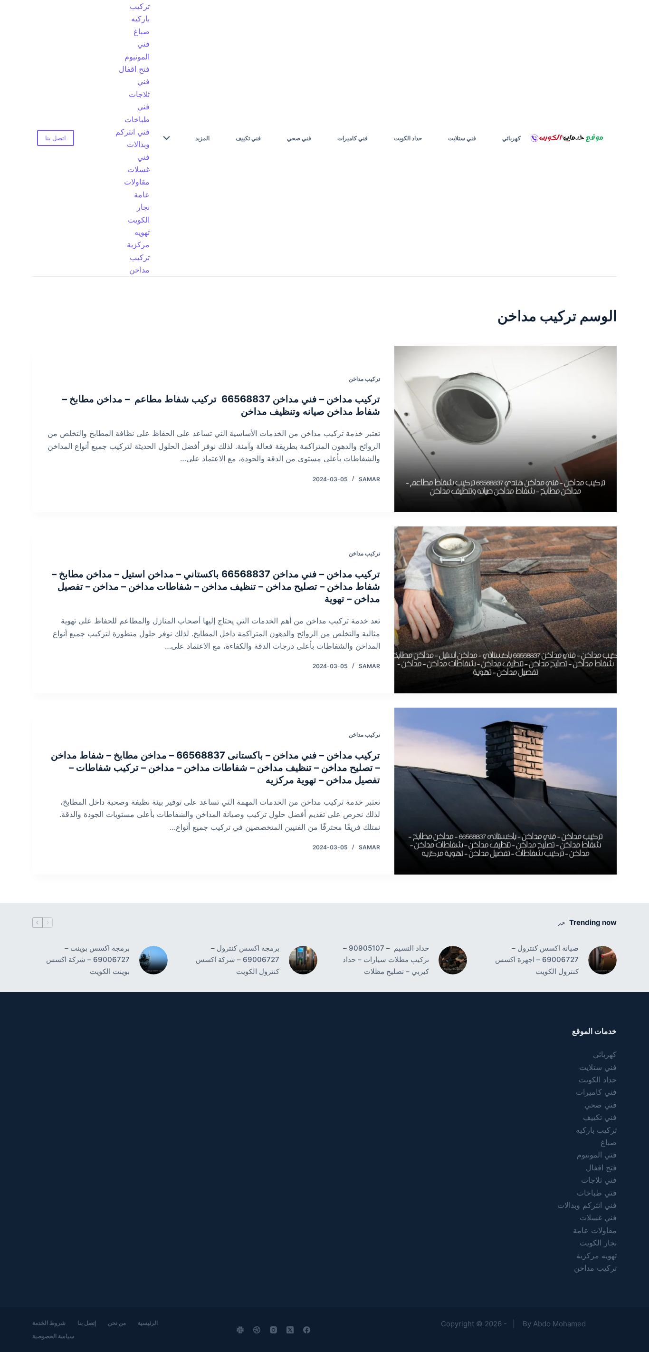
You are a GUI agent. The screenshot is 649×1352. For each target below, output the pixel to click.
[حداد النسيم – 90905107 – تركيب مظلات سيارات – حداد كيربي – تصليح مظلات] (453, 960)
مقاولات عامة (137, 188)
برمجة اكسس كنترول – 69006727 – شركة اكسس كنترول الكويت (237, 959)
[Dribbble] (256, 1329)
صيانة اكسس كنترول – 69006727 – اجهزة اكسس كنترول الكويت (537, 959)
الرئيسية (148, 1322)
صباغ (142, 31)
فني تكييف (248, 138)
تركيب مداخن (139, 263)
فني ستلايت (462, 138)
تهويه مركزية (138, 238)
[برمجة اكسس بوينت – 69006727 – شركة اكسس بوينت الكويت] (153, 960)
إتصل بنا (86, 1322)
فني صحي (299, 138)
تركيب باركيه (140, 12)
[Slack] (240, 1329)
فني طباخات (137, 113)
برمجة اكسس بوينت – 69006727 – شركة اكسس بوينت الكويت (88, 959)
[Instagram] (273, 1329)
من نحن (117, 1322)
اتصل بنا (55, 138)
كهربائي (511, 138)
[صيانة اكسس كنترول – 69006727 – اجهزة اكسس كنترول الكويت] (602, 960)
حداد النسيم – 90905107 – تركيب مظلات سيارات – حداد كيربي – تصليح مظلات (385, 959)
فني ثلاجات (139, 87)
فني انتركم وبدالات (132, 138)
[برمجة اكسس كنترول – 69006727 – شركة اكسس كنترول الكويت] (303, 960)
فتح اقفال (134, 69)
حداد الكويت (408, 138)
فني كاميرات (352, 138)
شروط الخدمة (49, 1322)
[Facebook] (306, 1329)
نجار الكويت (139, 213)
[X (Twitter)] (290, 1329)
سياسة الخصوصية (53, 1336)
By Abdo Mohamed (554, 1323)
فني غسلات (138, 163)
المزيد (202, 138)
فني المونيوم (137, 50)
